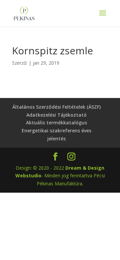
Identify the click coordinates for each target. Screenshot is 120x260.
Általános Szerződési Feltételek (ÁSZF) (56, 107)
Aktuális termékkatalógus (56, 122)
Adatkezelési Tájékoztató (56, 115)
